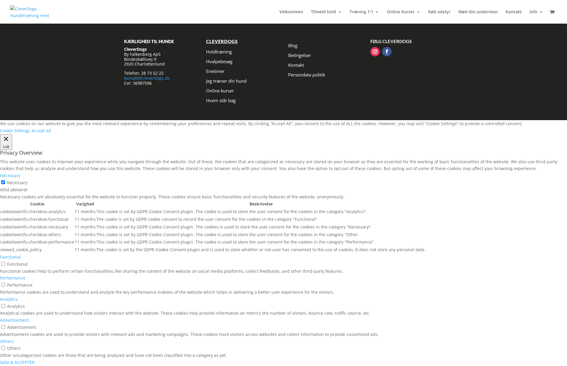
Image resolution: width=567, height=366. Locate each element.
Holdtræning (219, 52)
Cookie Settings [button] (15, 130)
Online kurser (220, 91)
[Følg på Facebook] (387, 51)
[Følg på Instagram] (375, 51)
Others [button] (7, 341)
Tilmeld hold (323, 12)
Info (533, 12)
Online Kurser (401, 12)
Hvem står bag (221, 100)
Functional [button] (10, 257)
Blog (292, 45)
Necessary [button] (10, 175)
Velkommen (291, 12)
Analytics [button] (9, 299)
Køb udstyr (439, 12)
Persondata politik (306, 75)
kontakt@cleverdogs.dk (147, 78)
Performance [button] (12, 278)
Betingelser (299, 55)
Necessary (17, 182)
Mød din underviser (478, 12)
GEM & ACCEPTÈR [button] (17, 362)
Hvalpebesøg (219, 61)
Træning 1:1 (361, 12)
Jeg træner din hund (226, 81)
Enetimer (215, 71)
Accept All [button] (41, 130)
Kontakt (514, 12)
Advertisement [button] (14, 320)
